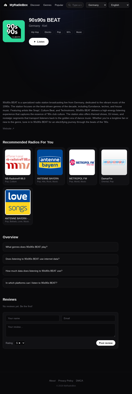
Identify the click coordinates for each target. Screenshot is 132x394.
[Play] (26, 154)
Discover (35, 5)
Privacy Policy (65, 380)
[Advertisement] (66, 71)
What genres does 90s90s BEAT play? (26, 246)
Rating (9, 343)
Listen (41, 41)
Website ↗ (8, 128)
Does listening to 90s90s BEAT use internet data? (32, 258)
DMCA (79, 380)
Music (79, 32)
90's (68, 32)
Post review (106, 343)
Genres (47, 5)
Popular (59, 5)
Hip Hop (35, 32)
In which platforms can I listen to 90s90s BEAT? (31, 282)
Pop (59, 32)
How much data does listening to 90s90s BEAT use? (34, 270)
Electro (48, 32)
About (52, 380)
